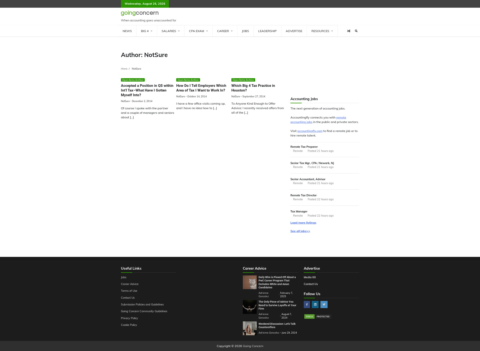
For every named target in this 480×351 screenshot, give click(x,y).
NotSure (125, 101)
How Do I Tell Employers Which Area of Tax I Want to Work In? (201, 87)
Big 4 (145, 31)
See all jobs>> (300, 231)
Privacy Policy (129, 318)
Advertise (294, 31)
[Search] (356, 31)
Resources (320, 31)
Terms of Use (129, 290)
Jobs (245, 31)
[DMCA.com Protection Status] (318, 318)
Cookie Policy (129, 325)
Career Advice (130, 284)
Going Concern (253, 346)
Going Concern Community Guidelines (144, 311)
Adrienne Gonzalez (269, 332)
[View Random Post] (349, 31)
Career (223, 31)
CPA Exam (196, 31)
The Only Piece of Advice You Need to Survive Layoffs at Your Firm (277, 305)
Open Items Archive (132, 79)
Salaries (169, 31)
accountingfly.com (309, 131)
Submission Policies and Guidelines (142, 304)
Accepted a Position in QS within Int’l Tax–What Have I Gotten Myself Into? (147, 90)
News (127, 31)
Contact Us (128, 297)
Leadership (267, 31)
